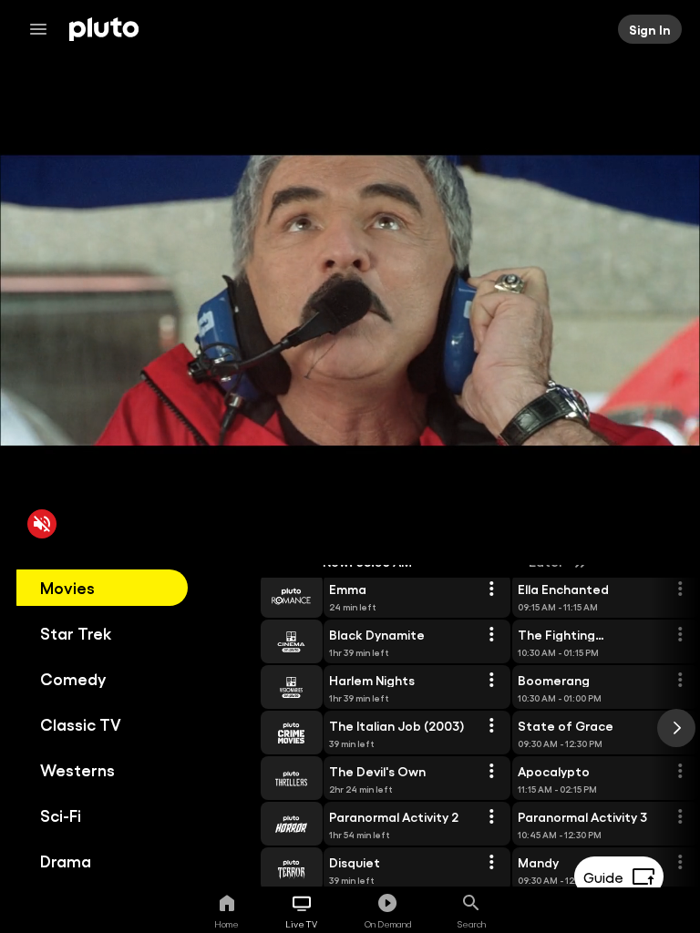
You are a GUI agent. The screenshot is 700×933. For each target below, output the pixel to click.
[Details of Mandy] (680, 863)
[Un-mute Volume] (42, 523)
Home (226, 923)
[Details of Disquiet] (491, 863)
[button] (271, 596)
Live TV (301, 923)
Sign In (650, 29)
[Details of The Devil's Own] (491, 772)
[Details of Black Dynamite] (491, 635)
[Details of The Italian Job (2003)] (491, 726)
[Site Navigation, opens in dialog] (43, 29)
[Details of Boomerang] (680, 680)
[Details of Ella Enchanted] (680, 589)
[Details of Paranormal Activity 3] (680, 817)
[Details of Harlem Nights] (491, 680)
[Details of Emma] (491, 589)
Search (472, 923)
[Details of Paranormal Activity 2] (491, 817)
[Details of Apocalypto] (680, 772)
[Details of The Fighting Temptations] (680, 635)
